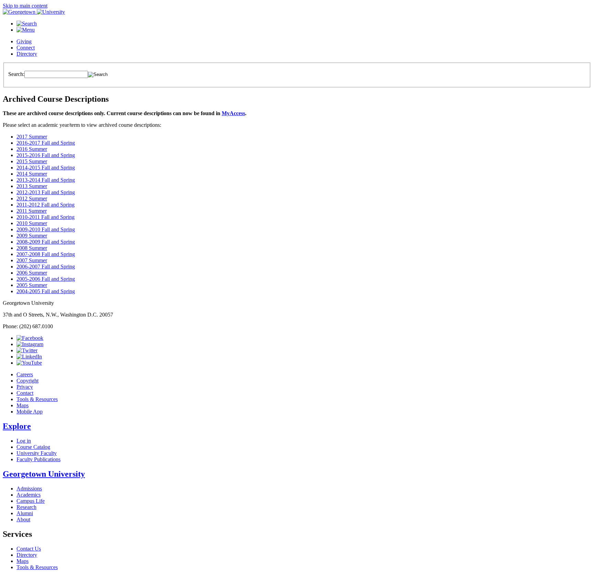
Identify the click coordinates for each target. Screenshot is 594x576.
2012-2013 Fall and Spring (45, 192)
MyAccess (233, 113)
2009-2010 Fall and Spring (45, 229)
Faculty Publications (38, 459)
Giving (24, 41)
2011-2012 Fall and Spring (45, 205)
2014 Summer (31, 174)
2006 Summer (31, 273)
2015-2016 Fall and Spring (45, 155)
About (23, 519)
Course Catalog (33, 447)
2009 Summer (31, 236)
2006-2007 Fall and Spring (45, 266)
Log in (23, 441)
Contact (24, 393)
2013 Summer (31, 186)
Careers (24, 374)
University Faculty (36, 453)
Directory (26, 54)
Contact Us (28, 549)
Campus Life (30, 501)
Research (26, 507)
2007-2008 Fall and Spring (45, 254)
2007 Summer (31, 260)
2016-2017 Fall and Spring (45, 143)
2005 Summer (31, 285)
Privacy (24, 387)
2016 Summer (31, 149)
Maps (22, 405)
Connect (25, 48)
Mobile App (29, 411)
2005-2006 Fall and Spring (45, 279)
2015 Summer (31, 161)
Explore (17, 426)
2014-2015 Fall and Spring (45, 167)
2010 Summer (31, 223)
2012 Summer (31, 198)
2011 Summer (31, 211)
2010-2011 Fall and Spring (45, 217)
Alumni (24, 513)
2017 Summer (31, 137)
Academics (28, 495)
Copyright (27, 381)
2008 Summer (31, 248)
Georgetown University (44, 473)
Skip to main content (25, 6)
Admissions (29, 488)
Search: (16, 74)
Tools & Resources (37, 399)
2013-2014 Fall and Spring (45, 180)
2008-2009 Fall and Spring (45, 242)
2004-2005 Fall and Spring (45, 291)
